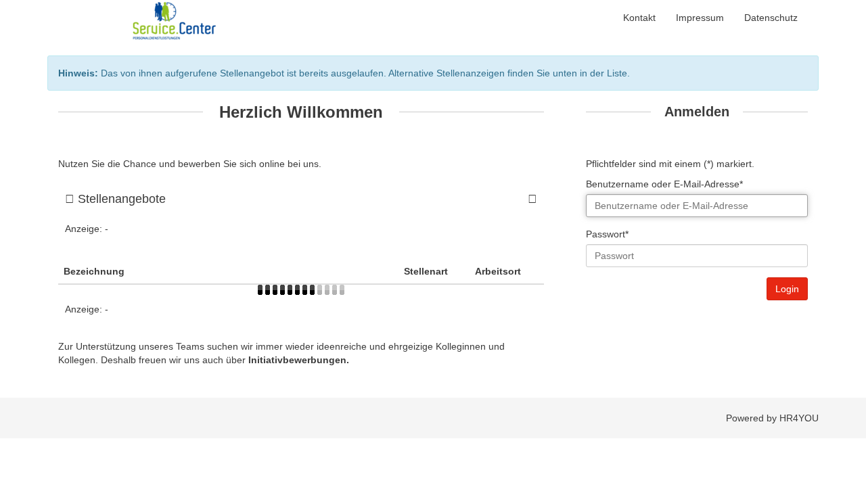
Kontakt (639, 17)
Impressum (700, 17)
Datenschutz (771, 17)
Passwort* (607, 234)
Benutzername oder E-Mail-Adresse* (664, 184)
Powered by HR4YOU (772, 418)
